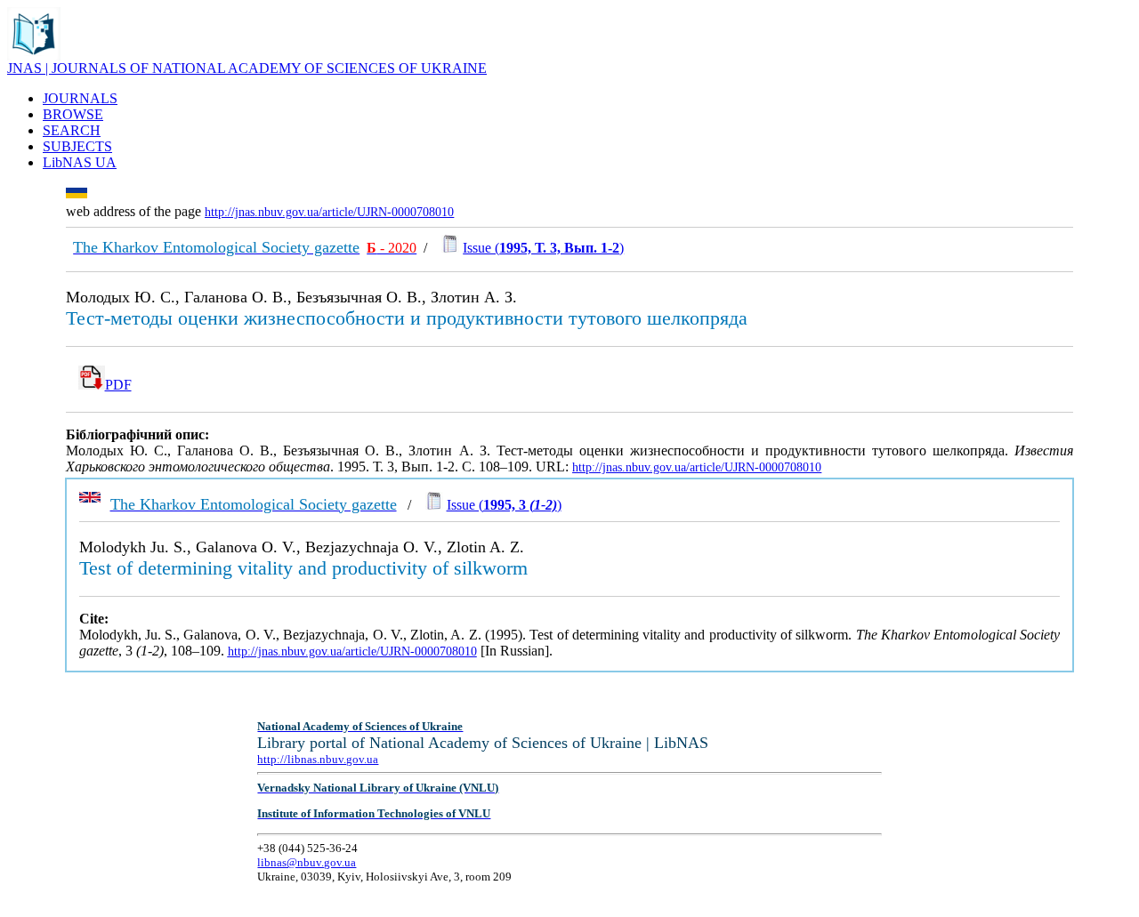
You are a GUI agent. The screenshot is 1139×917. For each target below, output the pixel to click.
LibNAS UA (80, 162)
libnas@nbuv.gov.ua (306, 862)
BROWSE (73, 114)
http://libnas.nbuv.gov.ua (317, 759)
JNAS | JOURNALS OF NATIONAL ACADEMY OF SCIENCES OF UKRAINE (247, 68)
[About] (34, 55)
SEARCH (72, 130)
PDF (118, 384)
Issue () (543, 247)
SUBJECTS (77, 146)
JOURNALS (80, 98)
